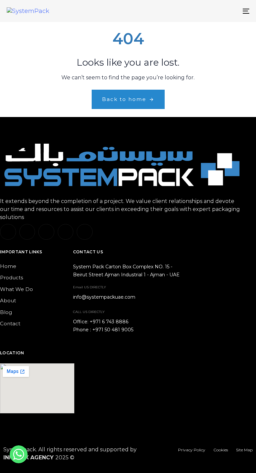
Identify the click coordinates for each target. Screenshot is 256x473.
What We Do (16, 289)
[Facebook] (66, 232)
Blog (6, 312)
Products (11, 277)
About (8, 300)
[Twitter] (27, 232)
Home (8, 266)
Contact (10, 323)
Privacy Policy (191, 449)
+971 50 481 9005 (112, 330)
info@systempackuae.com (104, 297)
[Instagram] (46, 232)
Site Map (244, 449)
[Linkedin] (8, 232)
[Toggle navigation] (208, 11)
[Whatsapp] (85, 232)
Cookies (220, 449)
